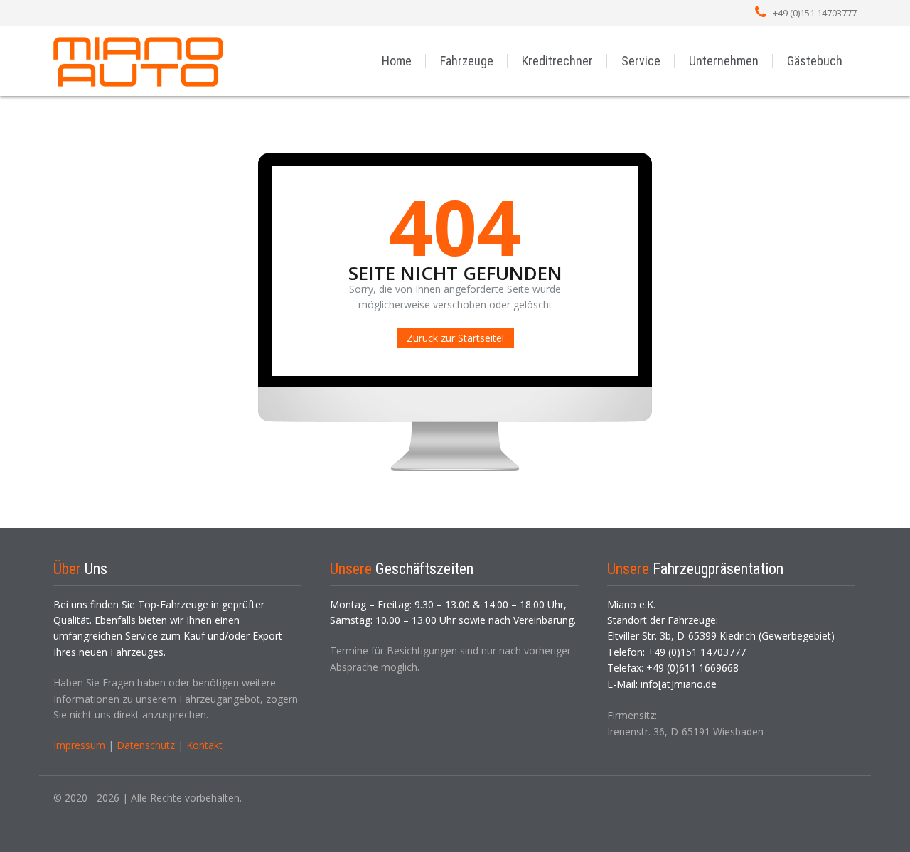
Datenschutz (146, 745)
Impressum (79, 745)
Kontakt (204, 745)
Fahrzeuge (466, 60)
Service (640, 60)
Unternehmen (724, 60)
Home (397, 60)
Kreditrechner (557, 60)
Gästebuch (814, 60)
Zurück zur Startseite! (455, 338)
